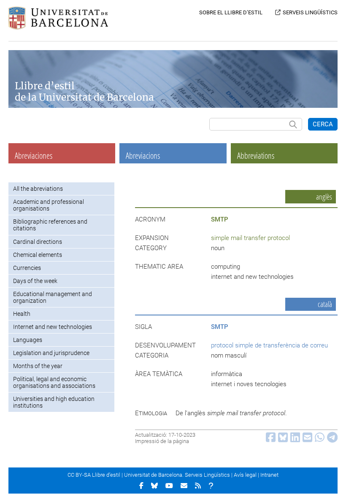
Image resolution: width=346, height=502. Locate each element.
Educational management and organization (52, 297)
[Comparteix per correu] (306, 439)
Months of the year (37, 366)
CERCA (323, 124)
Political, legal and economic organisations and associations (54, 382)
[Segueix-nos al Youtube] (169, 485)
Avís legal (245, 475)
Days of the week (35, 281)
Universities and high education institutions (54, 402)
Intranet (269, 475)
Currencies (27, 267)
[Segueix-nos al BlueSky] (154, 485)
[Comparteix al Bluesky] (282, 439)
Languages (27, 339)
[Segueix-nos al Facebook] (141, 485)
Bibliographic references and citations (50, 225)
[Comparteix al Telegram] (331, 439)
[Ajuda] (211, 485)
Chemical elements (37, 254)
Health (21, 313)
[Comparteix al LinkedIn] (294, 439)
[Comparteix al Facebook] (269, 439)
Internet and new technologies (52, 326)
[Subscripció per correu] (184, 485)
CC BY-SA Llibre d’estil (94, 475)
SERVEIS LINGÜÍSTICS (310, 12)
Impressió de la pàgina (162, 441)
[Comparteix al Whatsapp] (318, 439)
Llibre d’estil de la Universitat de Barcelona (84, 91)
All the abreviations (38, 188)
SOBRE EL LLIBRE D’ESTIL (230, 12)
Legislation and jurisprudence (51, 353)
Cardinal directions (37, 241)
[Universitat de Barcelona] (58, 27)
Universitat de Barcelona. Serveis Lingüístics (177, 475)
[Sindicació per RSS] (198, 485)
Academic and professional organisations (48, 205)
